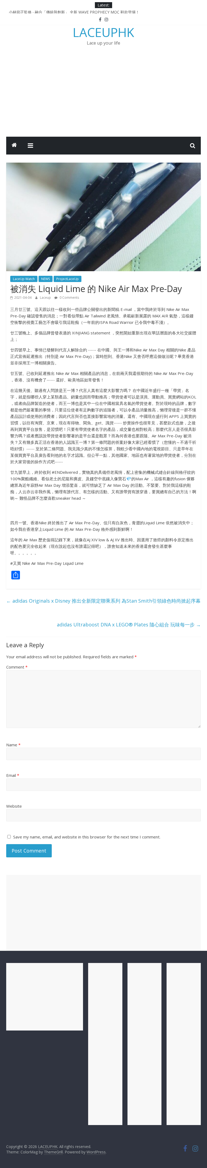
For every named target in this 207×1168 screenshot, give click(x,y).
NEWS (45, 279)
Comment (16, 667)
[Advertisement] (103, 96)
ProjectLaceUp (67, 279)
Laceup (46, 297)
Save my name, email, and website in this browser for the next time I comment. (86, 837)
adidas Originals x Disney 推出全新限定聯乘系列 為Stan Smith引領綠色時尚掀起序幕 (103, 601)
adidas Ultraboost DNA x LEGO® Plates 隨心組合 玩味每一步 (129, 624)
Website (14, 806)
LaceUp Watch (24, 279)
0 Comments (69, 297)
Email (12, 775)
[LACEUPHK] (14, 146)
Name (13, 744)
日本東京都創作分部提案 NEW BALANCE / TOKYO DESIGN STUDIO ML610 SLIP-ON (82, 11)
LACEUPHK (103, 32)
